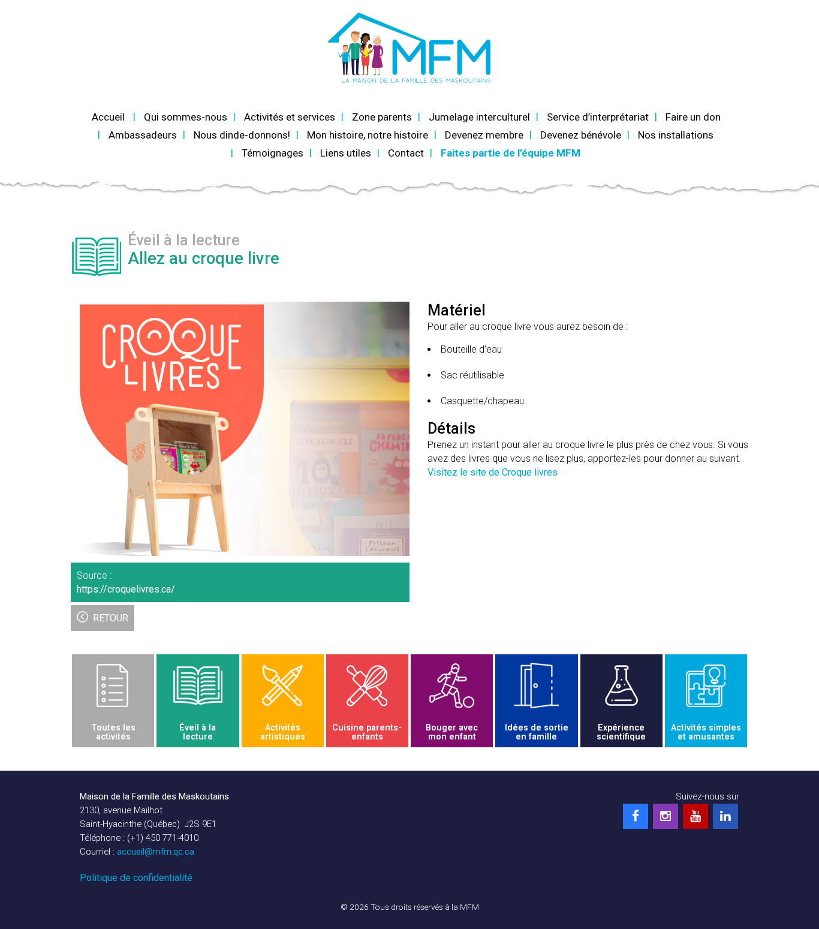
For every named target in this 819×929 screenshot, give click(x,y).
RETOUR (110, 618)
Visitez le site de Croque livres (492, 472)
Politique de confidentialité (136, 877)
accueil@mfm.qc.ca (155, 851)
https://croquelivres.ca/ (126, 589)
